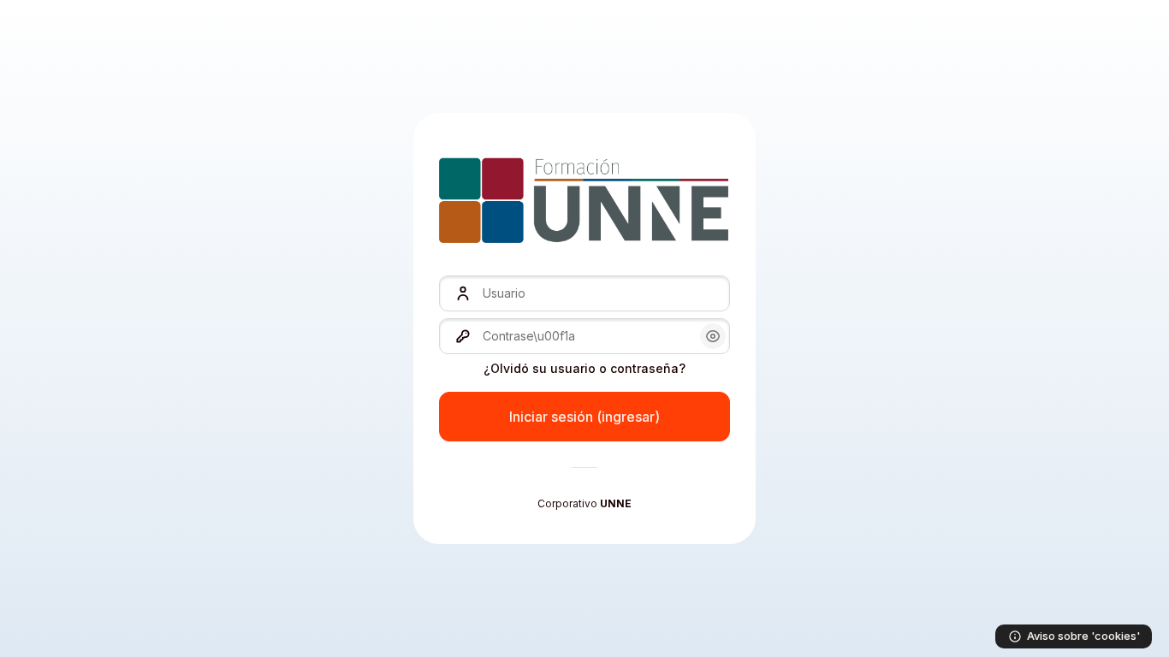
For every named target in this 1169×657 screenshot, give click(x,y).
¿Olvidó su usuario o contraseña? (584, 368)
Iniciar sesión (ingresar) (584, 416)
